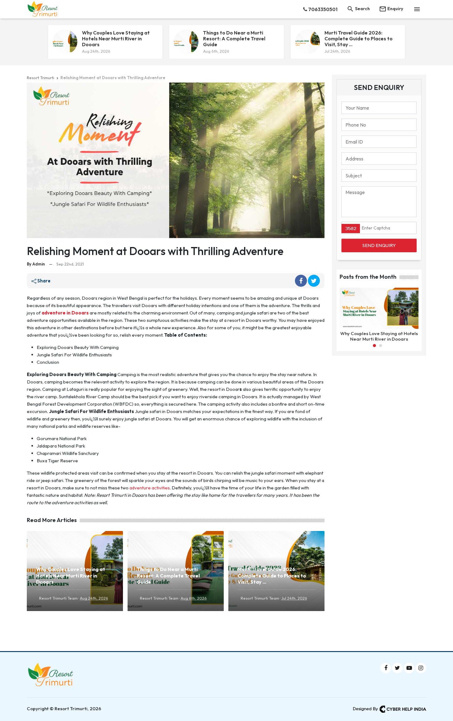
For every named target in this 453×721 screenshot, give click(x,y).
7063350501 (322, 9)
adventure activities (149, 488)
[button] (374, 345)
